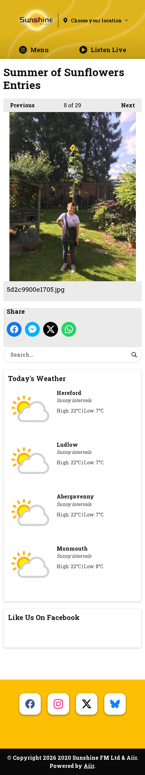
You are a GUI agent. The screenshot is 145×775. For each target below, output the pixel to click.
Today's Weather (37, 378)
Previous (19, 105)
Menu (39, 50)
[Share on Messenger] (32, 329)
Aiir (89, 765)
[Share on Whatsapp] (68, 329)
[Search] (134, 355)
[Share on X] (50, 329)
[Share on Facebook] (14, 329)
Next (124, 105)
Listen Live (108, 50)
